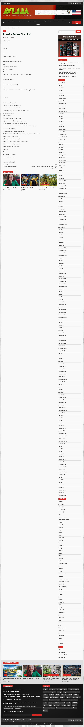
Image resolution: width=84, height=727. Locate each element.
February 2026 (62, 98)
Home (9, 20)
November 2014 (62, 436)
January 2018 (61, 338)
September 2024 (62, 137)
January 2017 (61, 369)
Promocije (61, 602)
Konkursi (60, 568)
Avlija (8, 719)
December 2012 (62, 495)
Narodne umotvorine (63, 581)
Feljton (60, 532)
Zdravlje (64, 20)
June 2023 (61, 170)
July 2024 (60, 142)
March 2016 (61, 394)
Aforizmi (60, 501)
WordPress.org (62, 657)
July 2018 (60, 322)
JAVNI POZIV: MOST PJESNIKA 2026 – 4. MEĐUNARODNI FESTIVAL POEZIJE (71, 671)
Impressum (24, 719)
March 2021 (61, 240)
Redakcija (5, 37)
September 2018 (62, 317)
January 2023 (61, 183)
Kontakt (30, 719)
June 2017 (61, 356)
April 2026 (60, 93)
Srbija (59, 625)
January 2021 (61, 245)
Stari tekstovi (61, 628)
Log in (59, 649)
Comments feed (62, 654)
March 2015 (61, 425)
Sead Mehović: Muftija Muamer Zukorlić (29, 180)
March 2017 (61, 363)
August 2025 (61, 113)
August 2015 (61, 412)
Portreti (49, 20)
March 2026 (61, 95)
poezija (12, 162)
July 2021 (60, 229)
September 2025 (62, 111)
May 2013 (60, 482)
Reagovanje (61, 612)
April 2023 (60, 175)
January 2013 (61, 492)
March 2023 (61, 178)
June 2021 (61, 232)
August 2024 (61, 139)
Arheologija (61, 512)
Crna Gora (61, 522)
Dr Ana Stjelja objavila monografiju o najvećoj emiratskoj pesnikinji (19, 706)
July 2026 (60, 85)
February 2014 (62, 459)
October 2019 (61, 284)
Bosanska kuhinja (62, 517)
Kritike (60, 571)
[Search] (69, 22)
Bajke (59, 514)
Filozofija (60, 535)
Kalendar (60, 558)
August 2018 (61, 320)
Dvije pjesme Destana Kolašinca (48, 180)
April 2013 (60, 485)
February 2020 (62, 273)
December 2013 (62, 464)
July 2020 (60, 260)
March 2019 (61, 302)
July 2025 (60, 116)
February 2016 (62, 397)
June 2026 (61, 88)
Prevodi (60, 597)
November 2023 (62, 162)
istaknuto (8, 162)
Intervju (40, 20)
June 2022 (61, 201)
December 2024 (62, 134)
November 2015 (62, 405)
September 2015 (62, 410)
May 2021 (60, 235)
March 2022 (61, 209)
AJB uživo (77, 22)
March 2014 (61, 456)
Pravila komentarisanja (8, 721)
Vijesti (13, 20)
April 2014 (60, 454)
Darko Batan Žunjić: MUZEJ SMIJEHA (67, 76)
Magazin (29, 20)
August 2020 (61, 258)
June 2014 (61, 448)
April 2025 (60, 124)
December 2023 (62, 160)
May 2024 (60, 147)
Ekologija (38, 24)
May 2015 (60, 420)
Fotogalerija (61, 537)
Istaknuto (42, 184)
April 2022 (60, 206)
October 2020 (61, 253)
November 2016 (62, 374)
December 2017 (62, 340)
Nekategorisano (62, 586)
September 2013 (62, 472)
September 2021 (62, 224)
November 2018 (62, 312)
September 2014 (62, 441)
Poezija (18, 20)
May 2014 (60, 451)
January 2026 (61, 100)
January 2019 (61, 307)
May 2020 (60, 265)
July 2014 (60, 446)
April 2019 (60, 299)
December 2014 (62, 433)
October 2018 (61, 314)
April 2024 (60, 149)
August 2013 (61, 474)
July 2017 (60, 353)
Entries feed (61, 652)
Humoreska (61, 545)
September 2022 (62, 193)
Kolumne (35, 20)
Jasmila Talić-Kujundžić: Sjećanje (11, 180)
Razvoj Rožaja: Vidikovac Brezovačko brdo (68, 63)
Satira (59, 620)
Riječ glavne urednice (15, 719)
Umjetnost (61, 635)
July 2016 (60, 384)
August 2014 (61, 443)
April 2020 (60, 268)
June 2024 (61, 144)
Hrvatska (60, 542)
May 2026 (60, 90)
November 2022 (62, 188)
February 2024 (62, 155)
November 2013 (62, 467)
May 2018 (60, 327)
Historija (60, 540)
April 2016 (60, 392)
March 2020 (61, 271)
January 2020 (61, 276)
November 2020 (62, 250)
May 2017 (60, 358)
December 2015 (62, 402)
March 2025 (61, 126)
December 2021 (62, 216)
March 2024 (61, 152)
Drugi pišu (60, 524)
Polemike (60, 591)
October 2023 (61, 165)
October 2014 (61, 438)
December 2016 (62, 371)
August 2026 (61, 82)
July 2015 (60, 415)
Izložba (60, 553)
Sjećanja (60, 622)
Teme (59, 633)
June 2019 (61, 294)
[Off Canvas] (3, 22)
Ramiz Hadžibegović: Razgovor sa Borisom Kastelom (52, 671)
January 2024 (61, 157)
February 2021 (62, 242)
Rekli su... (63, 705)
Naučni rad (61, 584)
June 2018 (61, 325)
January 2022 (61, 214)
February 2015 (62, 428)
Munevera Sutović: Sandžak (10, 165)
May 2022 (60, 204)
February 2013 (62, 490)
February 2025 (62, 129)
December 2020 (62, 247)
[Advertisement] (58, 12)
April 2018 (60, 330)
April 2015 (60, 423)
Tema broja (61, 630)
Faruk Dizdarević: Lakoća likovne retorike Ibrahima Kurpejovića (43, 166)
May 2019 (60, 296)
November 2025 (62, 106)
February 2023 (62, 180)
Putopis (60, 607)
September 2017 (62, 348)
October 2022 (61, 191)
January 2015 (61, 430)
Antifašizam (61, 504)
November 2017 (62, 343)
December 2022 (62, 186)
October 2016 (61, 376)
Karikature (61, 561)
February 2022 (62, 211)
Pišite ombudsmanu (20, 721)
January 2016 (61, 400)
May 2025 (60, 121)
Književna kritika (62, 563)
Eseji (45, 20)
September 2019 (62, 286)
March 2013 (61, 487)
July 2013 (60, 477)
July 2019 (60, 291)
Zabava (60, 640)
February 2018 (62, 335)
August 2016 (61, 381)
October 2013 (61, 469)
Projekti (60, 599)
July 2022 (60, 198)
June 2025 (61, 119)
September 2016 (62, 379)
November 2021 (62, 219)
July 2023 (60, 167)
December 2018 (62, 309)
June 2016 (61, 387)
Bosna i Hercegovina (63, 519)
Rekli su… (60, 615)
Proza (23, 20)
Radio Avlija (61, 610)
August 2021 (61, 227)
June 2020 (61, 263)
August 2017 (61, 351)
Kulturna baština (56, 20)
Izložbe (60, 555)
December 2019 (62, 278)
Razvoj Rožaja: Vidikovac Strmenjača (12, 708)
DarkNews (46, 724)
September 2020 (62, 255)
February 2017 (62, 366)
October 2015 (61, 407)
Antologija (61, 506)
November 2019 (62, 281)
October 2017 (61, 345)
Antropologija (61, 509)
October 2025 (61, 108)
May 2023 (60, 173)
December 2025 (62, 103)
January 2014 (61, 461)
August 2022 (61, 196)
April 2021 (60, 237)
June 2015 (61, 418)
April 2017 (60, 361)
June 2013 (61, 479)
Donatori (28, 721)
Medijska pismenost (63, 579)
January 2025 (61, 131)
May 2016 (60, 389)
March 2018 (61, 332)
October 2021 (61, 222)
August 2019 (61, 289)
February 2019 (62, 304)
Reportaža (61, 617)
